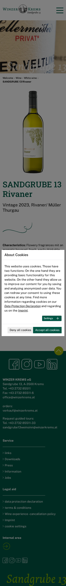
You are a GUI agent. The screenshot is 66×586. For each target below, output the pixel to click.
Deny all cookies (20, 330)
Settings (48, 318)
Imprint (23, 310)
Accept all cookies (47, 330)
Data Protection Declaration (22, 306)
